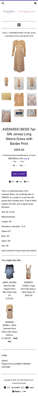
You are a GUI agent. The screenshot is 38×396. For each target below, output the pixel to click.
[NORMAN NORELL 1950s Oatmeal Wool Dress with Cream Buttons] (9, 312)
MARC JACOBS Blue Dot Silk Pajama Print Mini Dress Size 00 (9, 289)
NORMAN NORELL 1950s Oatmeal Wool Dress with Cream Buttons (9, 328)
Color (22, 161)
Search (5, 360)
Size (14, 161)
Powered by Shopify (19, 383)
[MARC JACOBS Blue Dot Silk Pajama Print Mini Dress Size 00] (9, 272)
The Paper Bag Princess (25, 380)
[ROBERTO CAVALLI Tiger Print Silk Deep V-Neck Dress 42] (28, 272)
